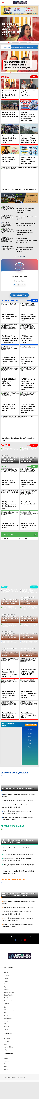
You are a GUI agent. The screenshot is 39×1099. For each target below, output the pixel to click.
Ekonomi (6, 975)
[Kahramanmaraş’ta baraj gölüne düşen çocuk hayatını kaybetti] (10, 105)
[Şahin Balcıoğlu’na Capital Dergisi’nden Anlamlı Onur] (19, 426)
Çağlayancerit (8, 1018)
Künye (5, 1007)
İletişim (6, 1050)
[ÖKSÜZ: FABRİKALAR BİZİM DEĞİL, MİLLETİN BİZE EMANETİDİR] (10, 372)
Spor (5, 984)
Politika (6, 978)
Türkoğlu (6, 1029)
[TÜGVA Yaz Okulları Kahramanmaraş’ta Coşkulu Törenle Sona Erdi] (10, 351)
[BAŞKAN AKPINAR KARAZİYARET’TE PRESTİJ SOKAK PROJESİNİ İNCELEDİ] (8, 242)
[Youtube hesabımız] (25, 940)
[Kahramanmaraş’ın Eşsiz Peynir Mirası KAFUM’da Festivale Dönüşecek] (8, 209)
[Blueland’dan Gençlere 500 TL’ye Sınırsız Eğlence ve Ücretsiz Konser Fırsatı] (29, 151)
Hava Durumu (8, 998)
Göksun (6, 1024)
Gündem (6, 972)
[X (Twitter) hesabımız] (18, 940)
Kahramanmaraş (9, 1010)
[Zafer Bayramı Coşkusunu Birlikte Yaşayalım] (8, 218)
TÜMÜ (33, 77)
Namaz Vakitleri (8, 995)
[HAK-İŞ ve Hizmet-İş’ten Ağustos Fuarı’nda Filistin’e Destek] (29, 329)
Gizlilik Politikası (8, 1047)
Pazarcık (6, 1027)
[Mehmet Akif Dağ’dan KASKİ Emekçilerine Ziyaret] (19, 177)
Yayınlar (6, 1003)
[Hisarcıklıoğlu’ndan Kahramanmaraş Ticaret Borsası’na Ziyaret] (10, 397)
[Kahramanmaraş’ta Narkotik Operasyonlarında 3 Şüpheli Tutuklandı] (8, 249)
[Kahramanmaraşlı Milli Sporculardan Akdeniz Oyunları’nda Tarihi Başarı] (10, 84)
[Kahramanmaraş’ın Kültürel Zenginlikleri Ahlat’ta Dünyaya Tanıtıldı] (10, 129)
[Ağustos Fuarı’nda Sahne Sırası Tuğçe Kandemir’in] (10, 151)
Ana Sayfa (7, 1038)
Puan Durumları (8, 1001)
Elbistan (6, 1021)
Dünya (6, 981)
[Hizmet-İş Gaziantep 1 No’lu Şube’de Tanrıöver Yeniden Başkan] (29, 351)
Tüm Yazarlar (18, 295)
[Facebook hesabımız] (15, 940)
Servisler (6, 989)
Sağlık (5, 987)
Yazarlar (6, 1041)
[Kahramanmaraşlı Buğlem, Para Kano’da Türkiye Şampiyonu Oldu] (29, 308)
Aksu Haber (21, 1077)
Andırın (6, 1015)
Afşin (5, 1012)
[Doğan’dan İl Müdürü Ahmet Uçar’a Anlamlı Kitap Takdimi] (29, 84)
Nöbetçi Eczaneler (9, 992)
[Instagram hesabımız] (21, 940)
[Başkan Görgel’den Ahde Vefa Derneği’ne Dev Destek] (10, 308)
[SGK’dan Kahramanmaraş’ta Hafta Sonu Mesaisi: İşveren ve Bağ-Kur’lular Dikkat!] (29, 105)
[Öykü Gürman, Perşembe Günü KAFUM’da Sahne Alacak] (8, 226)
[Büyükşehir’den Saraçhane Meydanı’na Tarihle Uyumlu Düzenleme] (8, 232)
